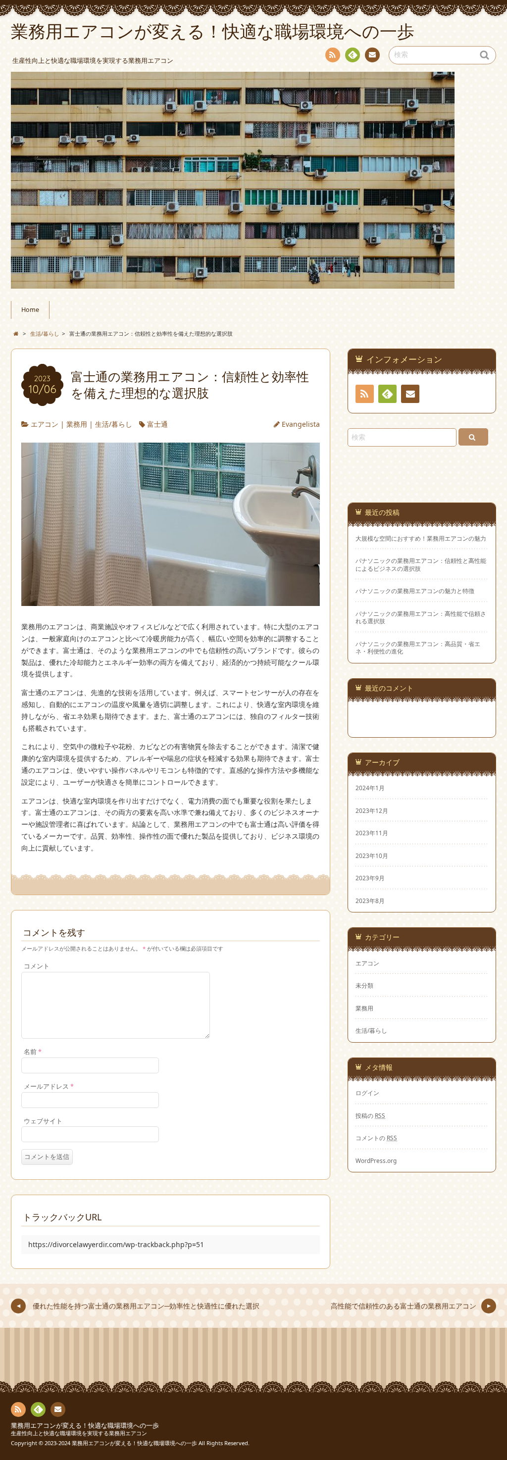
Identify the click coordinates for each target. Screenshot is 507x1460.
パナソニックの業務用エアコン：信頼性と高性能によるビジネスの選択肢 (420, 564)
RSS (332, 55)
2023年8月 (370, 901)
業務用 (76, 424)
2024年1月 (370, 788)
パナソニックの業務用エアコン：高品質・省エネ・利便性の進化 (417, 647)
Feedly (352, 55)
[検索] (473, 437)
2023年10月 (371, 855)
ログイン (367, 1093)
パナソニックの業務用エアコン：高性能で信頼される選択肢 (420, 617)
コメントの (376, 1138)
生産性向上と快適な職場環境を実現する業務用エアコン (79, 1433)
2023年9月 (370, 878)
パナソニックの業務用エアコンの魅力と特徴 (414, 591)
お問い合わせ (372, 55)
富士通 (157, 424)
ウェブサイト (43, 1121)
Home (30, 309)
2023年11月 (371, 833)
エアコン (44, 424)
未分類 (364, 985)
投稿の (370, 1115)
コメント (37, 966)
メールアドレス (49, 1086)
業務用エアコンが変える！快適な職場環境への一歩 (85, 1425)
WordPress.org (376, 1160)
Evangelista (301, 424)
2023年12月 (371, 810)
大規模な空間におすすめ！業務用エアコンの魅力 (420, 538)
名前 (33, 1052)
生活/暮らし (113, 424)
